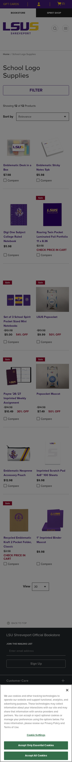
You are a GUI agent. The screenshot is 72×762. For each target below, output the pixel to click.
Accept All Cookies (36, 755)
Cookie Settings (36, 735)
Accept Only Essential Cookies (36, 745)
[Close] (67, 690)
